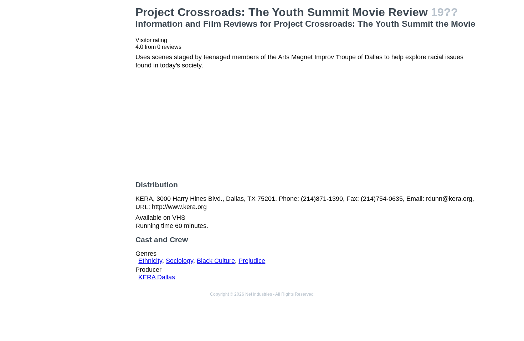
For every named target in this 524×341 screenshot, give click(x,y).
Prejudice (251, 260)
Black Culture (216, 260)
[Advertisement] (91, 113)
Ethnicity (150, 260)
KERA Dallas (156, 277)
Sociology (179, 260)
